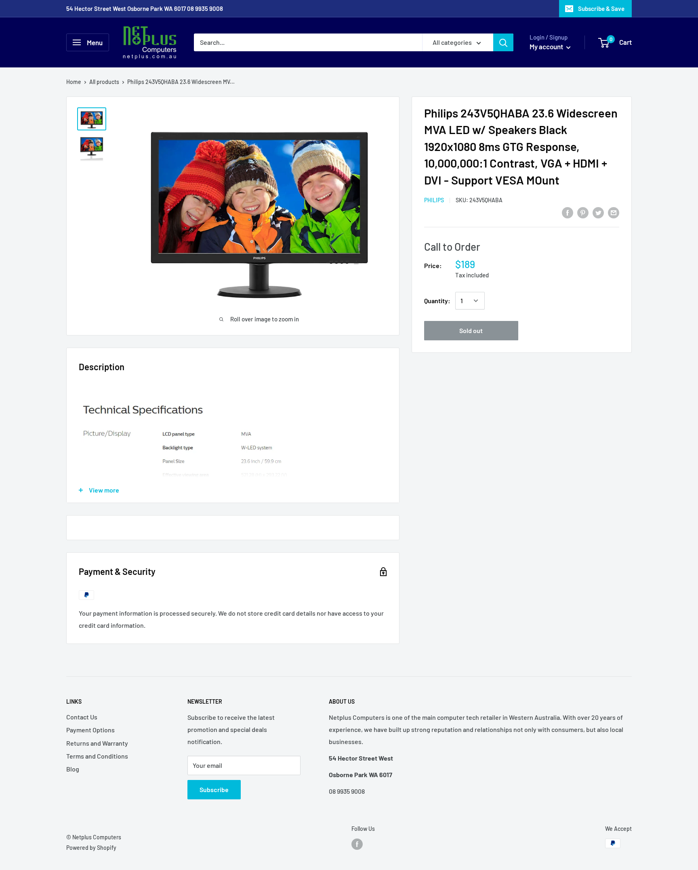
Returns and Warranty (97, 743)
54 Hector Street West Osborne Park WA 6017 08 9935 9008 (144, 8)
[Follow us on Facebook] (357, 844)
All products (104, 81)
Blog (72, 769)
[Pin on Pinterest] (583, 212)
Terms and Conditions (97, 756)
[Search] (503, 42)
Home (73, 81)
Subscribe (214, 789)
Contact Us (81, 717)
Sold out (471, 330)
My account (547, 46)
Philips (434, 200)
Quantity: (437, 300)
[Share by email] (613, 212)
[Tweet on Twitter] (598, 212)
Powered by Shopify (91, 847)
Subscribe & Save (601, 8)
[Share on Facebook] (567, 212)
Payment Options (90, 730)
